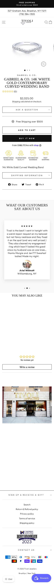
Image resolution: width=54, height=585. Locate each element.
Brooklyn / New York (27, 573)
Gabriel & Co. (27, 75)
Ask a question (27, 110)
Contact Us (26, 550)
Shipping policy (27, 523)
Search (27, 504)
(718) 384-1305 (27, 14)
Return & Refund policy (27, 509)
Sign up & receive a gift (26, 495)
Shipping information (27, 175)
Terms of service (27, 518)
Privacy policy (27, 513)
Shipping (16, 101)
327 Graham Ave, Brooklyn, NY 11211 (27, 10)
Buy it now (27, 138)
